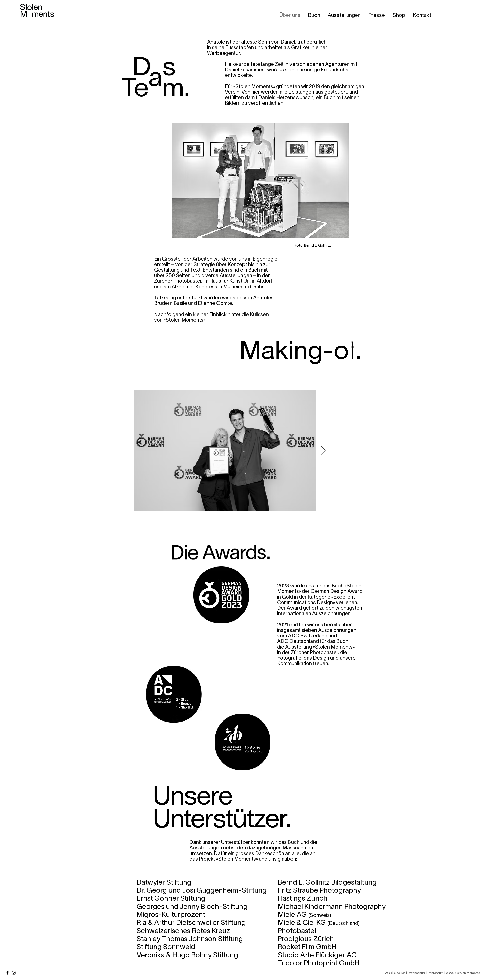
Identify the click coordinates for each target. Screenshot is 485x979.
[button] (344, 15)
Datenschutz (417, 973)
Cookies (399, 973)
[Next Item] (323, 450)
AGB (388, 973)
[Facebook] (7, 972)
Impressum (436, 973)
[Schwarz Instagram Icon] (13, 972)
